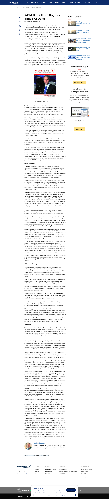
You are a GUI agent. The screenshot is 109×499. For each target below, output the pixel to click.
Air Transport (25, 7)
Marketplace (35, 2)
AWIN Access (86, 2)
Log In (71, 2)
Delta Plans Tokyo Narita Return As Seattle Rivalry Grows (82, 32)
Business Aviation (38, 479)
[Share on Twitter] (19, 26)
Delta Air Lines (45, 455)
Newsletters (83, 473)
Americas (27, 455)
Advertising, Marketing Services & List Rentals (68, 471)
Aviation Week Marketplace (86, 469)
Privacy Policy (29, 496)
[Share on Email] (19, 18)
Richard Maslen (28, 21)
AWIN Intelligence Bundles (50, 469)
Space (36, 477)
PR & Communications (64, 477)
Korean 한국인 (84, 480)
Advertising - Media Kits (85, 477)
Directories (47, 477)
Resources (47, 479)
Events (57, 2)
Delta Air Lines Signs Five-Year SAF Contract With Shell (83, 48)
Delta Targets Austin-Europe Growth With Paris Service (83, 23)
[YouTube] (23, 473)
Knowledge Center (84, 471)
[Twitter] (17, 473)
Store (50, 2)
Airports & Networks (35, 7)
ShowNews (83, 475)
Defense (36, 475)
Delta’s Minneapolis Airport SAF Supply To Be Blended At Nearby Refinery (83, 40)
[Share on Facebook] (19, 30)
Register (77, 2)
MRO (35, 473)
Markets (26, 2)
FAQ (60, 480)
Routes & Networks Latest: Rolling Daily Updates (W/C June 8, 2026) (83, 57)
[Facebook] (20, 473)
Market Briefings (48, 471)
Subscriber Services (63, 469)
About (63, 2)
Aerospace (37, 469)
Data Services (48, 475)
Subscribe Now (78, 82)
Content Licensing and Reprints (65, 479)
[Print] (19, 34)
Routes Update (35, 455)
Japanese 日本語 (84, 479)
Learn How (79, 129)
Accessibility (20, 496)
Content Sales (62, 473)
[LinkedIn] (26, 473)
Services (44, 2)
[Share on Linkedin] (19, 22)
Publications (47, 473)
